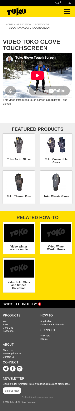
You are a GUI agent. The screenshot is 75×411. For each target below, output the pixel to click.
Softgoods (8, 330)
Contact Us (8, 356)
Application (46, 321)
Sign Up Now (12, 390)
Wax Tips (45, 335)
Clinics (44, 338)
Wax (5, 321)
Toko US (14, 402)
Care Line (8, 327)
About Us (7, 350)
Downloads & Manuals (52, 324)
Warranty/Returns (12, 353)
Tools (5, 324)
